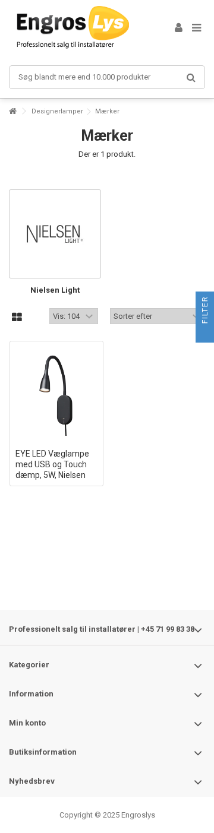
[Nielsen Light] (55, 234)
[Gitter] (17, 317)
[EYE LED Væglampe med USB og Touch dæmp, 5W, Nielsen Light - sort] (56, 395)
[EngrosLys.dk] (77, 28)
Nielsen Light (55, 290)
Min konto (27, 722)
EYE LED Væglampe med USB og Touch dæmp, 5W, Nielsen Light (52, 475)
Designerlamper (57, 111)
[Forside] (12, 111)
